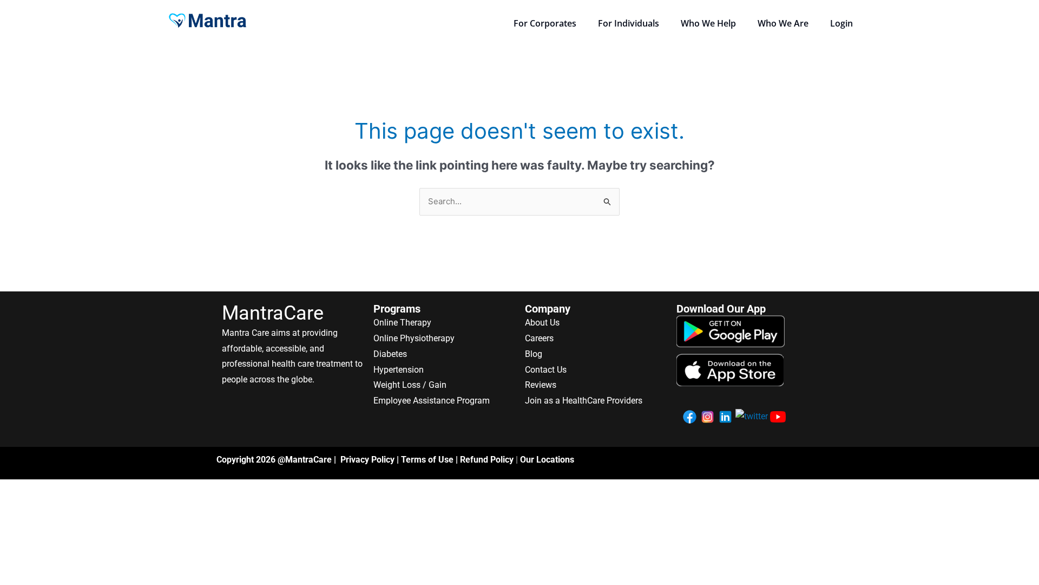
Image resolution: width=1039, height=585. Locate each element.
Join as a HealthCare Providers (583, 400)
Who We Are (783, 23)
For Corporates (545, 23)
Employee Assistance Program (431, 400)
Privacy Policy (367, 459)
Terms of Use (427, 459)
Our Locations (547, 459)
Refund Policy (487, 459)
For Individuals (628, 23)
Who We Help (708, 23)
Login (841, 23)
